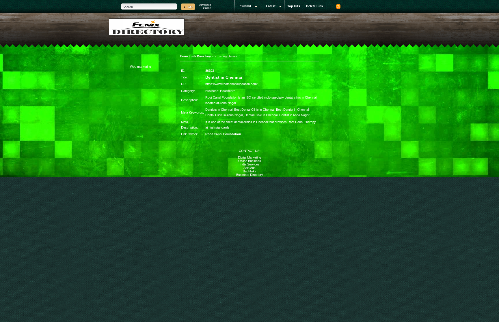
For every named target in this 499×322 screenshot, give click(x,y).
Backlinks (249, 171)
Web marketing (140, 66)
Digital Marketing (249, 157)
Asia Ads (249, 168)
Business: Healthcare (220, 91)
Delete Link (314, 6)
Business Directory (249, 174)
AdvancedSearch (205, 6)
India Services (250, 164)
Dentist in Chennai (223, 77)
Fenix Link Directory (195, 56)
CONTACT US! (249, 150)
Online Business (249, 161)
